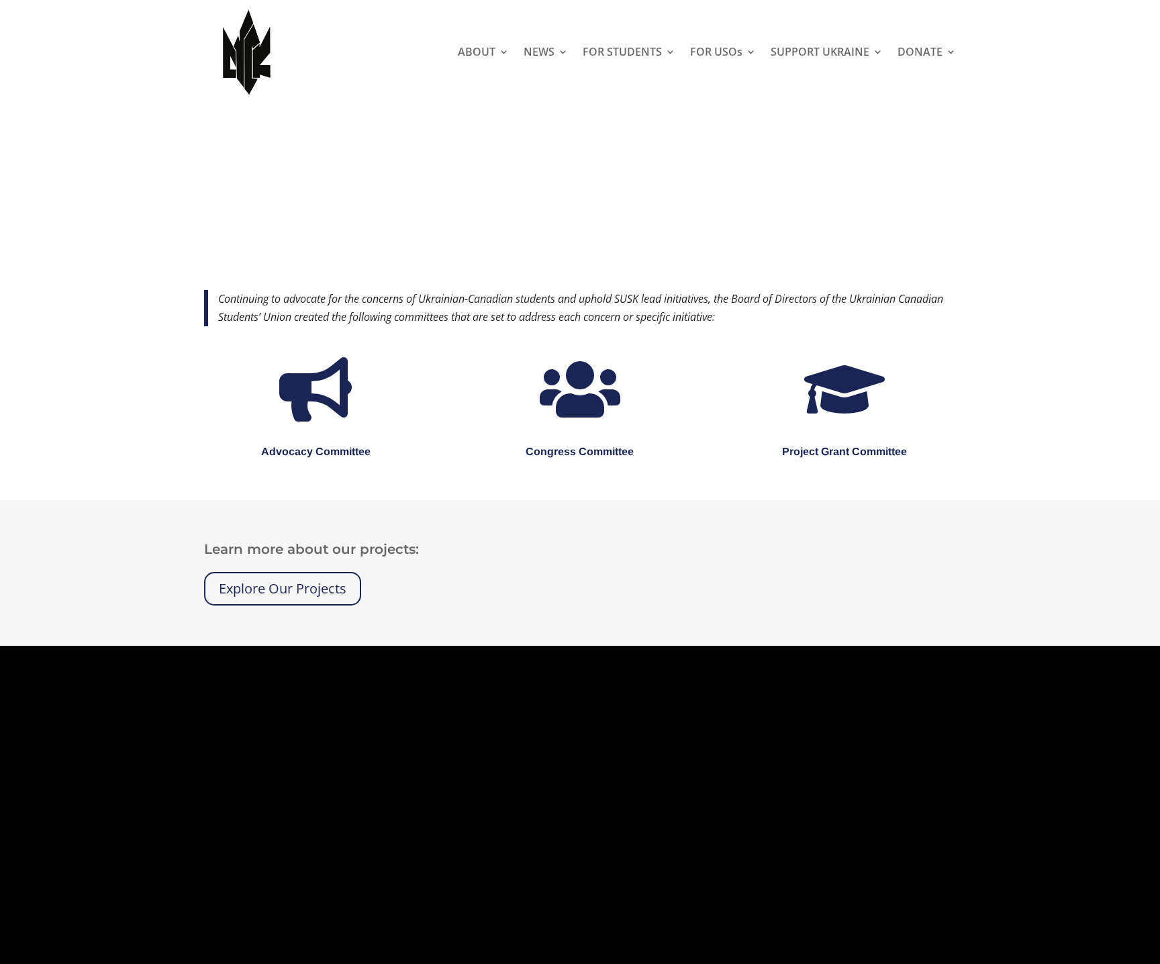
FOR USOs (716, 51)
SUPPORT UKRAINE (820, 51)
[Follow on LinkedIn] (864, 782)
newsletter (604, 852)
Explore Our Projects (282, 588)
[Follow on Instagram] (838, 782)
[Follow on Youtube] (891, 782)
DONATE (920, 51)
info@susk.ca (535, 834)
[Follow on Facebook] (811, 782)
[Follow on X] (784, 782)
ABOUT (476, 51)
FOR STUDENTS (622, 51)
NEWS (539, 51)
